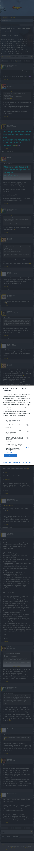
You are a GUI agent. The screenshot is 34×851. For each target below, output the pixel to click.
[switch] (27, 425)
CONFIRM (10, 455)
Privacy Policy (27, 462)
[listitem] (17, 421)
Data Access (16, 462)
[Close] (30, 389)
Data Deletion (7, 462)
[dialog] (17, 425)
